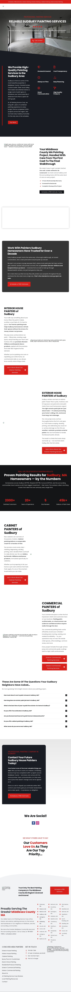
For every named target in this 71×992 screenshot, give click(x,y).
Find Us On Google (33, 958)
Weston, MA (43, 909)
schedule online (11, 934)
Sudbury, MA (43, 914)
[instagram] (37, 823)
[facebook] (33, 823)
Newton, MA (43, 911)
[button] (35, 695)
